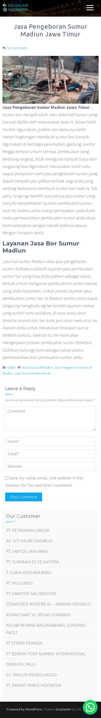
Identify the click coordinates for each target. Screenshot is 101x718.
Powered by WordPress (24, 709)
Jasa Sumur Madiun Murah (32, 373)
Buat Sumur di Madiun (38, 367)
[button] (90, 707)
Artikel (11, 367)
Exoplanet (63, 709)
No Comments (17, 48)
